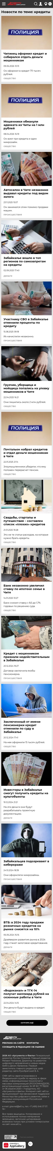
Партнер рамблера (26, 1137)
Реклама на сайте (13, 1043)
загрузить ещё (27, 1023)
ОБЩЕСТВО (10, 78)
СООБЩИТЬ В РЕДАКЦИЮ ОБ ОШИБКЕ (23, 1047)
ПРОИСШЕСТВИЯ (13, 215)
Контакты (33, 1043)
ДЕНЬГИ (8, 276)
